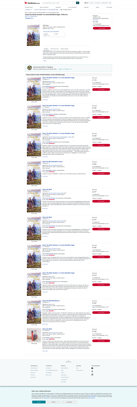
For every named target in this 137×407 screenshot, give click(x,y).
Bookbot (47, 337)
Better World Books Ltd (51, 198)
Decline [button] (53, 402)
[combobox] (59, 3)
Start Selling (109, 7)
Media (62, 370)
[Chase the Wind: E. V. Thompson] (34, 342)
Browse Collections (44, 7)
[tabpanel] (67, 56)
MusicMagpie (48, 170)
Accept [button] (39, 402)
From (46, 34)
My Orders (33, 374)
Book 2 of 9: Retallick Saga (31, 16)
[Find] (77, 3)
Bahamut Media (49, 253)
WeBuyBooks (48, 86)
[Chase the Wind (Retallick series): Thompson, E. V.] (34, 184)
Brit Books (48, 309)
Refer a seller (48, 374)
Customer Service (79, 370)
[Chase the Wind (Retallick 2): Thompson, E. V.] (34, 323)
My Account (97, 2)
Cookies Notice (64, 379)
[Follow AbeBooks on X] (92, 371)
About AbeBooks (64, 368)
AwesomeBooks (49, 114)
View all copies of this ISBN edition (51, 31)
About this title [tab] (55, 48)
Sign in (91, 2)
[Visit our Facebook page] (92, 368)
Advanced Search (29, 7)
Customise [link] (69, 402)
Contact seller (45, 99)
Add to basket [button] (102, 28)
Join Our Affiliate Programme (52, 370)
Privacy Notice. (92, 397)
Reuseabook (48, 281)
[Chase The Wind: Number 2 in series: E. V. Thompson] (34, 128)
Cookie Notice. (46, 397)
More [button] (45, 60)
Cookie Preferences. (92, 396)
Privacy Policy (63, 374)
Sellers (97, 7)
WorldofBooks (49, 142)
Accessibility (63, 381)
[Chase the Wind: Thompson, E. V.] (34, 212)
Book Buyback (49, 372)
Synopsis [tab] (46, 48)
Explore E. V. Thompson (64, 69)
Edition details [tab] (64, 48)
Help (110, 2)
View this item (95, 19)
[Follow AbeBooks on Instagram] (92, 374)
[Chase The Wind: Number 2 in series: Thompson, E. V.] (34, 100)
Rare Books (58, 7)
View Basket (33, 377)
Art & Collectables (72, 7)
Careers (62, 372)
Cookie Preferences (65, 377)
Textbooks (86, 7)
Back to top (68, 361)
